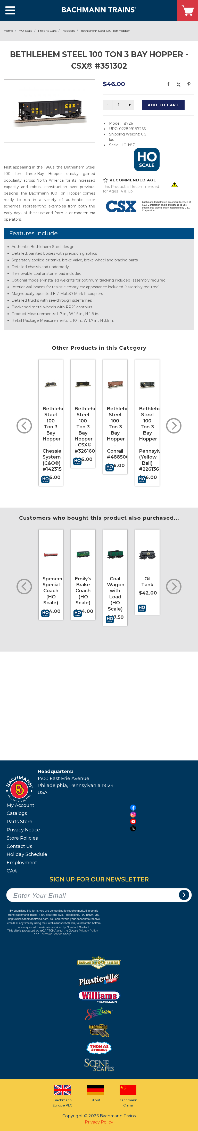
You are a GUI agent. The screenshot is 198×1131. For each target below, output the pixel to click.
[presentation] (24, 426)
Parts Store (19, 821)
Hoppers (68, 31)
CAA (12, 871)
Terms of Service (51, 934)
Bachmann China (128, 1102)
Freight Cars (47, 31)
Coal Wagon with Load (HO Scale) (116, 594)
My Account (20, 805)
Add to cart (163, 105)
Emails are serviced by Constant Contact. (63, 927)
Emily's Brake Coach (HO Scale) (83, 591)
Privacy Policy (88, 930)
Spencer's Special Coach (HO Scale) (54, 591)
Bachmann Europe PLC (62, 1102)
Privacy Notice (23, 830)
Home (8, 31)
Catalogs (17, 813)
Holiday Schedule (27, 854)
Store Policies (22, 838)
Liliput (95, 1100)
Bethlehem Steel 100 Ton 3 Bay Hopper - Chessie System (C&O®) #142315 (56, 439)
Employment (22, 862)
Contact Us (19, 846)
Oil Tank (147, 582)
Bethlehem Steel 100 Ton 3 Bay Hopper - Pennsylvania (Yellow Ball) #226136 (154, 439)
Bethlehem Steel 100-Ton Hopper (105, 31)
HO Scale (25, 31)
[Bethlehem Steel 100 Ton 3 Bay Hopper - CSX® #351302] (49, 110)
